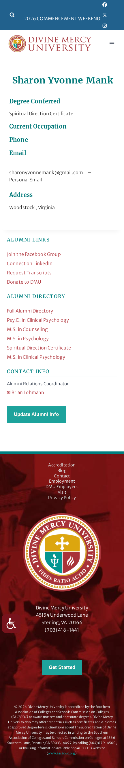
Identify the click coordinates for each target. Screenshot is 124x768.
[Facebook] (105, 4)
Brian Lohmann (25, 392)
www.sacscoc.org (61, 753)
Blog (62, 470)
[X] (105, 15)
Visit (62, 492)
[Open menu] (111, 43)
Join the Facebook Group (34, 254)
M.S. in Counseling (27, 329)
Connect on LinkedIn (29, 263)
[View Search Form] (12, 15)
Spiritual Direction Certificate (39, 348)
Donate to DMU (24, 282)
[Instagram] (105, 25)
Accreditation (62, 465)
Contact (62, 476)
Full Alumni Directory (30, 311)
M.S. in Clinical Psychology (36, 357)
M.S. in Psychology (28, 338)
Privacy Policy (62, 497)
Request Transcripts (29, 273)
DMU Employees (62, 486)
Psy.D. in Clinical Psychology (38, 320)
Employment (62, 481)
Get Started (62, 667)
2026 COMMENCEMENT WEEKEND (62, 18)
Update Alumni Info (36, 414)
